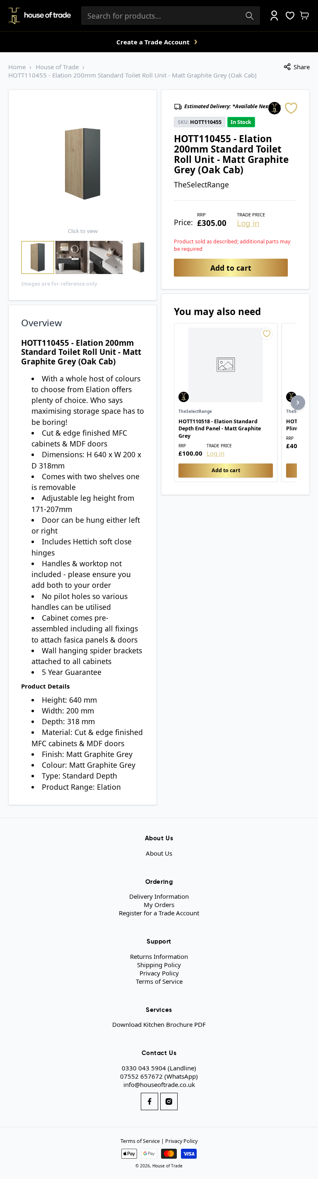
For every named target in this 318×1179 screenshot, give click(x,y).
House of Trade (57, 67)
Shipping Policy (159, 965)
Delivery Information (159, 896)
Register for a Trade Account (159, 913)
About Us (159, 853)
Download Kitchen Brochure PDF (159, 1024)
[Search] (250, 16)
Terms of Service (159, 981)
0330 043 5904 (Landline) (159, 1068)
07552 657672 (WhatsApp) (159, 1076)
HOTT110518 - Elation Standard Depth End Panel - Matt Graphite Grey (219, 428)
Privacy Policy (159, 973)
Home (17, 67)
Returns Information (159, 956)
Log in (248, 223)
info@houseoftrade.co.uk (159, 1084)
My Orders (159, 904)
